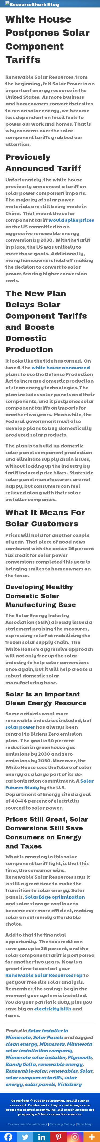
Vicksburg (69, 1084)
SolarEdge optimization (55, 896)
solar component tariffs (33, 1077)
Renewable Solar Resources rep (44, 975)
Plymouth (79, 1057)
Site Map (85, 1124)
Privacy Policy (62, 1124)
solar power (20, 726)
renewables (63, 1070)
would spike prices (71, 219)
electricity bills (52, 1008)
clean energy (21, 1043)
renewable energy (60, 1064)
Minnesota (52, 1043)
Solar (85, 1070)
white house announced (60, 367)
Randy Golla (20, 1064)
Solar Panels (48, 1037)
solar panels (40, 1084)
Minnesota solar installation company (48, 1047)
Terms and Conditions (27, 1124)
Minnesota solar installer (35, 1057)
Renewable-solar (26, 1070)
